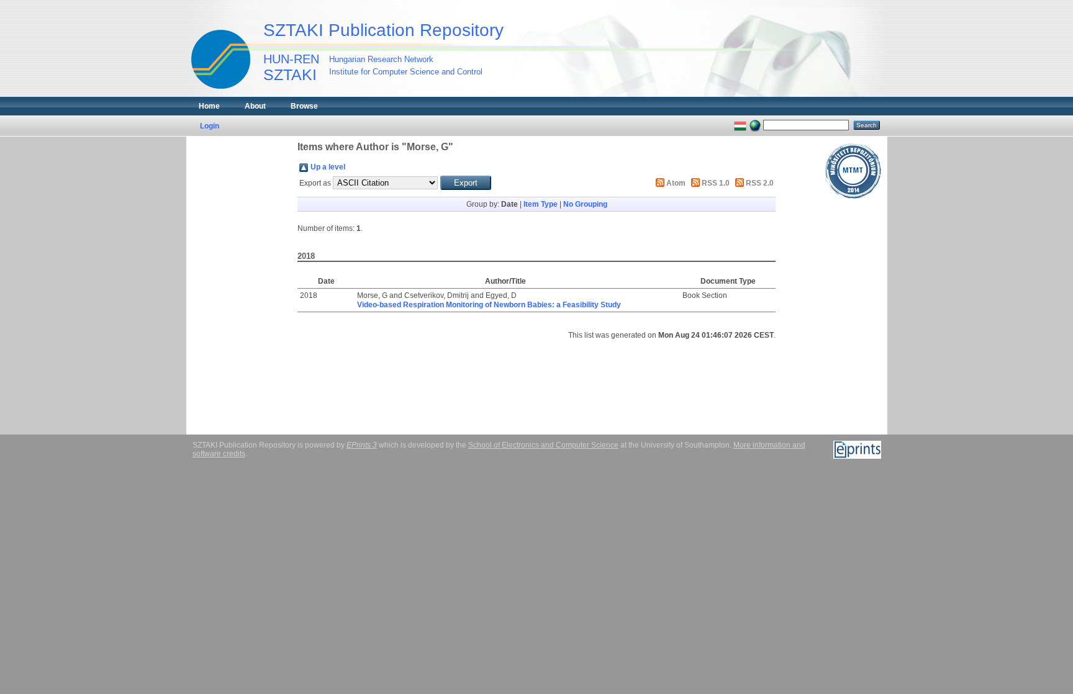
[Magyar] (740, 124)
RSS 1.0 (716, 183)
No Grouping (585, 204)
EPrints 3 (361, 445)
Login (209, 126)
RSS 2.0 (760, 183)
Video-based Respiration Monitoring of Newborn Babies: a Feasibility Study (489, 304)
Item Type (540, 204)
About (255, 106)
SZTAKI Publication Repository (383, 30)
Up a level (327, 167)
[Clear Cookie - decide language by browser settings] (755, 124)
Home (209, 106)
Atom (676, 183)
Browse (304, 106)
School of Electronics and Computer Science (543, 445)
